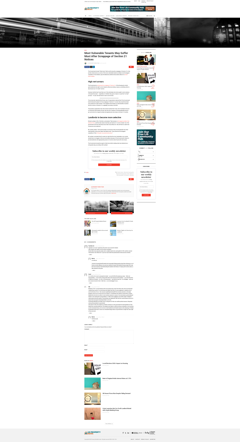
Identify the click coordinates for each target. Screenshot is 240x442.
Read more (113, 193)
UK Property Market (98, 15)
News (89, 15)
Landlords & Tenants (121, 15)
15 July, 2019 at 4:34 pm (100, 258)
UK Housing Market (120, 175)
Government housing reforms (122, 173)
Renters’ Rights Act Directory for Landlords (125, 231)
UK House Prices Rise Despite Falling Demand (117, 393)
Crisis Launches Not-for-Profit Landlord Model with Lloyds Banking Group (117, 409)
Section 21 (132, 173)
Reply (90, 254)
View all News (108, 423)
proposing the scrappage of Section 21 (106, 85)
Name (86, 345)
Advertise (143, 2)
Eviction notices (120, 172)
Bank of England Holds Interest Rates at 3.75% (117, 378)
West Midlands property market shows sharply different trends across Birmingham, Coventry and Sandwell (97, 1)
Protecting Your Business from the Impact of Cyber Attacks (145, 68)
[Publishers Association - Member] (137, 433)
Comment (86, 329)
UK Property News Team (93, 63)
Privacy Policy (150, 0)
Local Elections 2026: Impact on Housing (125, 1)
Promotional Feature (142, 66)
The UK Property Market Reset (99, 221)
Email (86, 349)
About (135, 0)
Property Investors (133, 15)
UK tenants (132, 175)
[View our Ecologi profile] (150, 433)
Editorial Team (94, 188)
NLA (128, 173)
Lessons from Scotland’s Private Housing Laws (125, 222)
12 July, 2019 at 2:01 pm (96, 274)
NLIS (139, 0)
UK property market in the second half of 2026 (100, 231)
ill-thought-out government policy (104, 133)
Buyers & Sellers (110, 15)
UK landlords (127, 175)
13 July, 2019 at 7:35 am (95, 286)
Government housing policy (129, 172)
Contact (143, 0)
